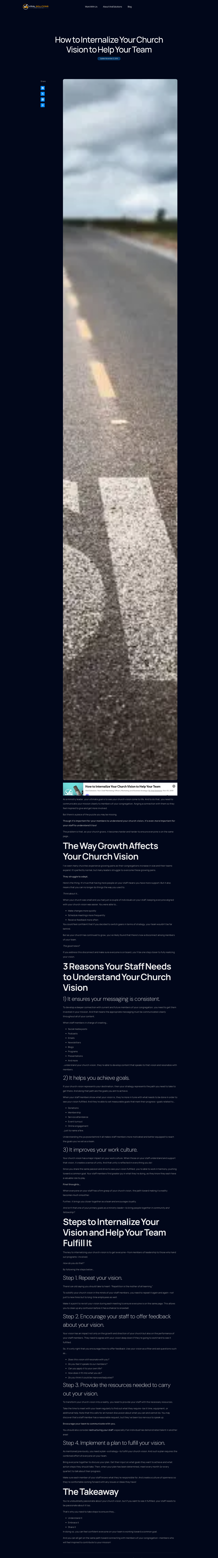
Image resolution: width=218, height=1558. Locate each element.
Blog (130, 6)
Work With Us (91, 6)
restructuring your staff (101, 1430)
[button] (50, 88)
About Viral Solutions (112, 6)
